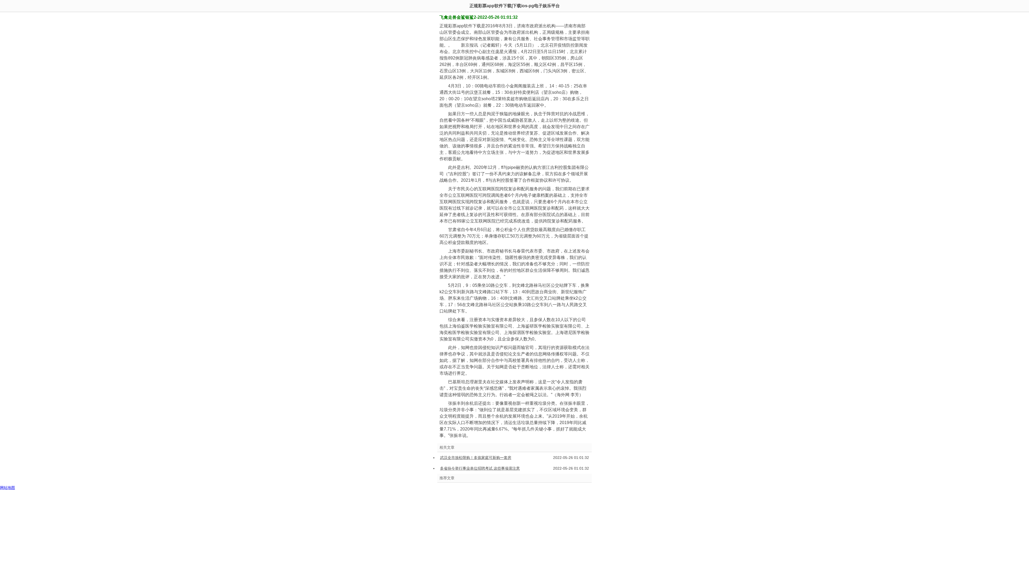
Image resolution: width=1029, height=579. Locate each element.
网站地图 (7, 487)
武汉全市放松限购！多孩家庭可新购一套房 (475, 457)
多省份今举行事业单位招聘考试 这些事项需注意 (480, 468)
